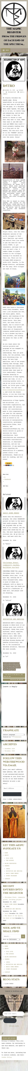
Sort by (6, 939)
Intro (7, 913)
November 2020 (10, 751)
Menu (7, 50)
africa (7, 663)
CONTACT (7, 879)
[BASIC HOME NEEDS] (14, 509)
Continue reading (14, 1026)
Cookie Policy (7, 1057)
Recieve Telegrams (11, 794)
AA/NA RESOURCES (10, 863)
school (5, 669)
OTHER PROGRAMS (11, 876)
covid (11, 665)
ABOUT (7, 855)
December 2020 (10, 748)
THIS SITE (9, 858)
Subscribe (9, 1021)
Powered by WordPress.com (13, 991)
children (17, 663)
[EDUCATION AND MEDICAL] (14, 615)
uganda (9, 669)
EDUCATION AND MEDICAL (13, 619)
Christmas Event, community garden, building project (11, 565)
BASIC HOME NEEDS (11, 513)
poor (11, 667)
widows (13, 669)
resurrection (17, 667)
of (8, 667)
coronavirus (6, 665)
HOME (6, 853)
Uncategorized (12, 92)
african (12, 663)
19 (3, 663)
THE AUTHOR (10, 860)
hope (19, 665)
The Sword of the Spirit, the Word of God (13, 675)
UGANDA (7, 866)
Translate (17, 737)
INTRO (8, 869)
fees (15, 665)
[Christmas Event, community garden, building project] (14, 559)
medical (5, 667)
